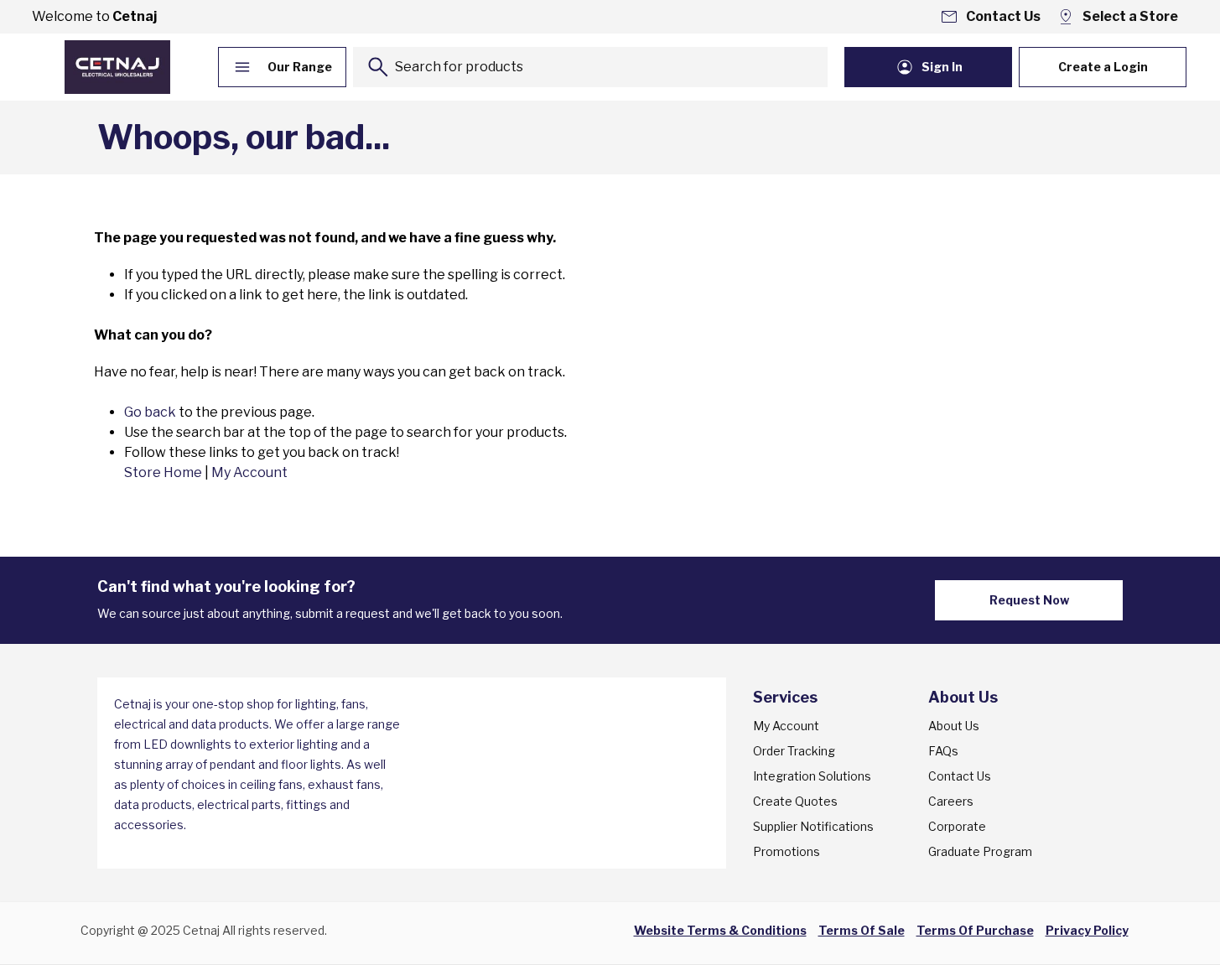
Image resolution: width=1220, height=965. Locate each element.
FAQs (943, 751)
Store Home (163, 472)
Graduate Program (980, 851)
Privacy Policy (1087, 930)
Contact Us (959, 776)
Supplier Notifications (813, 826)
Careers (950, 801)
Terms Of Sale (861, 930)
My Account (249, 472)
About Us (953, 726)
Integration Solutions (812, 776)
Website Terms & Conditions (720, 930)
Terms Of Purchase (975, 930)
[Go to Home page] (117, 67)
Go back (150, 412)
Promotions (786, 851)
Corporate (957, 826)
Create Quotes (795, 801)
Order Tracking (794, 751)
